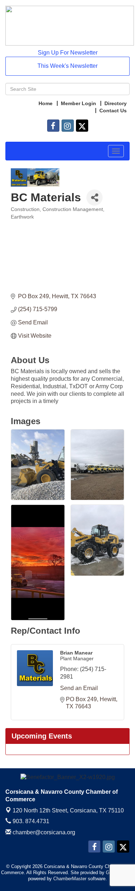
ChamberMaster (69, 878)
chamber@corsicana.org (43, 832)
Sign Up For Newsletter (68, 53)
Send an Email (79, 688)
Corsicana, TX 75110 (68, 810)
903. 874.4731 (30, 821)
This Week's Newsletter (67, 66)
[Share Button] (94, 197)
